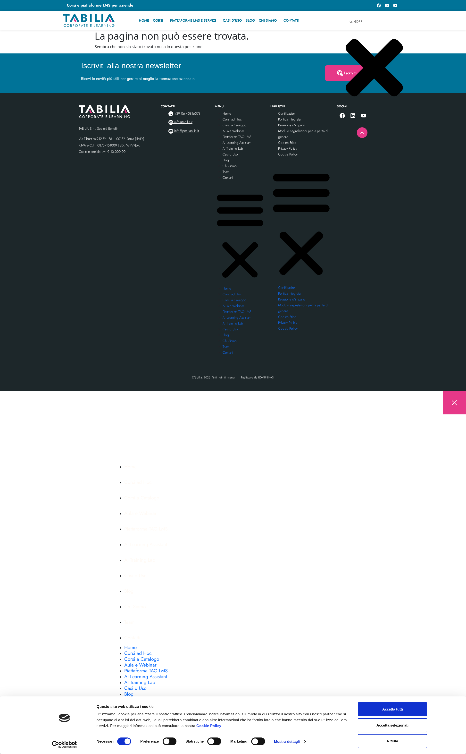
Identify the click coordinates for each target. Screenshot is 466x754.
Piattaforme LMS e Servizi (193, 20)
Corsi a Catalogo (234, 125)
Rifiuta (392, 741)
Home (144, 20)
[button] (240, 234)
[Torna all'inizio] (362, 132)
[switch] (169, 741)
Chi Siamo (268, 20)
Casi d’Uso (232, 20)
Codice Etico (287, 142)
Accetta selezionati (392, 725)
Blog (250, 20)
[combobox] (374, 21)
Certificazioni (287, 113)
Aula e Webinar (233, 131)
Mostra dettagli (287, 741)
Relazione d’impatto (291, 125)
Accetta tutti (392, 709)
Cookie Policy (208, 726)
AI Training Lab (233, 148)
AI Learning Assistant (237, 142)
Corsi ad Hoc (232, 119)
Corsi (158, 20)
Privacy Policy (287, 148)
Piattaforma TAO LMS (237, 136)
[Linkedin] (387, 5)
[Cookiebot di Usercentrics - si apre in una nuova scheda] (64, 744)
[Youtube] (395, 5)
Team (226, 171)
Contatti (291, 20)
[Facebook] (378, 5)
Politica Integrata (289, 119)
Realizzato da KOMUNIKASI (257, 377)
